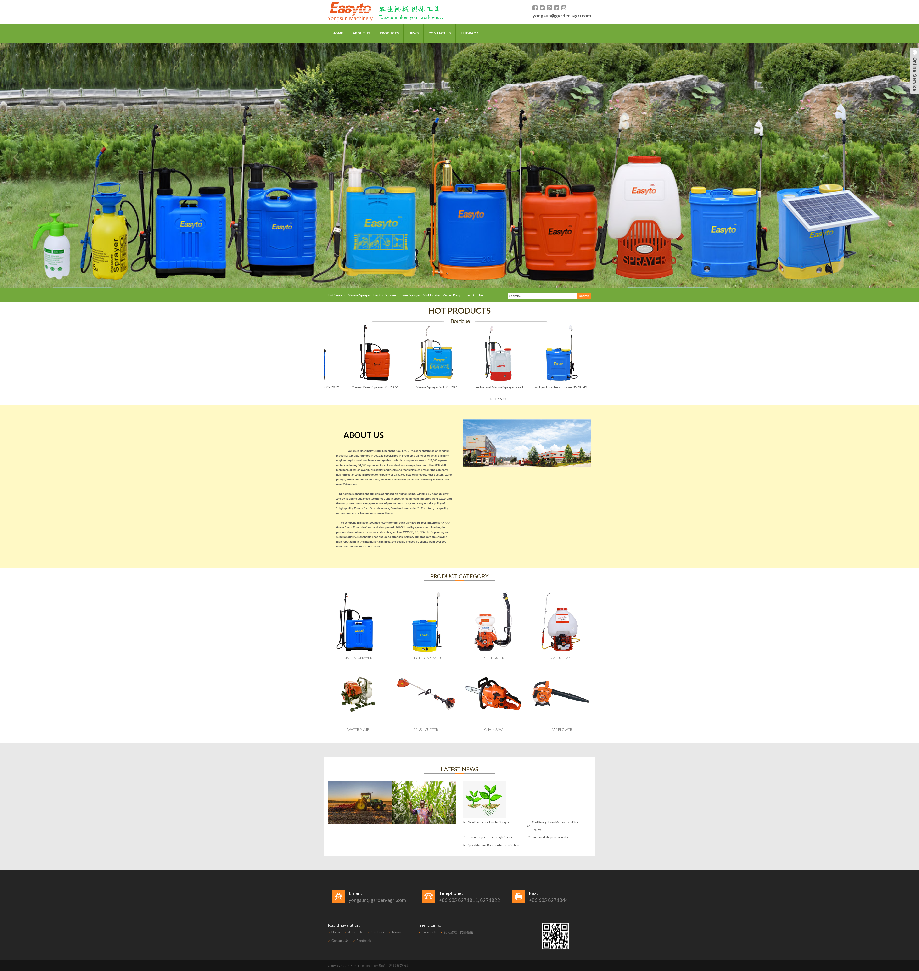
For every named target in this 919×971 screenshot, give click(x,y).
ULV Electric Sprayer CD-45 (497, 387)
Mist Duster (432, 295)
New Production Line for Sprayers (489, 822)
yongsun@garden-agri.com (561, 15)
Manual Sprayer (359, 295)
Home (337, 33)
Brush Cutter (473, 295)
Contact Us (439, 33)
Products (389, 33)
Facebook (429, 932)
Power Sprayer (409, 295)
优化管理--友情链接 (458, 932)
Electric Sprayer (384, 295)
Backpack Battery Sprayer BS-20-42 (435, 387)
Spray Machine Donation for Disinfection (493, 845)
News (414, 33)
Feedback (469, 33)
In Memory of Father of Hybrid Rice (490, 837)
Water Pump (452, 295)
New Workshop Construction (550, 837)
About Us (361, 33)
